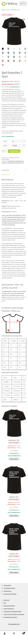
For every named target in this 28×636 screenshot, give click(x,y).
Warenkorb (22, 632)
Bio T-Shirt (7, 162)
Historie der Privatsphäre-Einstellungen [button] (14, 614)
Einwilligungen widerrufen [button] (10, 617)
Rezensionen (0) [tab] (6, 174)
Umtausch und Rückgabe (10, 594)
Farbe (4, 145)
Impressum (7, 600)
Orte (8, 9)
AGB (5, 603)
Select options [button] (14, 459)
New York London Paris (16, 162)
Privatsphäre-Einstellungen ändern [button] (13, 611)
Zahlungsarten (7, 585)
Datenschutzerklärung (9, 606)
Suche (14, 633)
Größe (4, 141)
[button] (24, 19)
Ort (23, 162)
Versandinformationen (9, 588)
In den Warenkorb (14, 151)
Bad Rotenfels (12, 161)
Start (4, 9)
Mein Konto (4, 633)
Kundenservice (7, 591)
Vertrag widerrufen (14, 624)
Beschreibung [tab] (5, 170)
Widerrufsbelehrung (9, 608)
